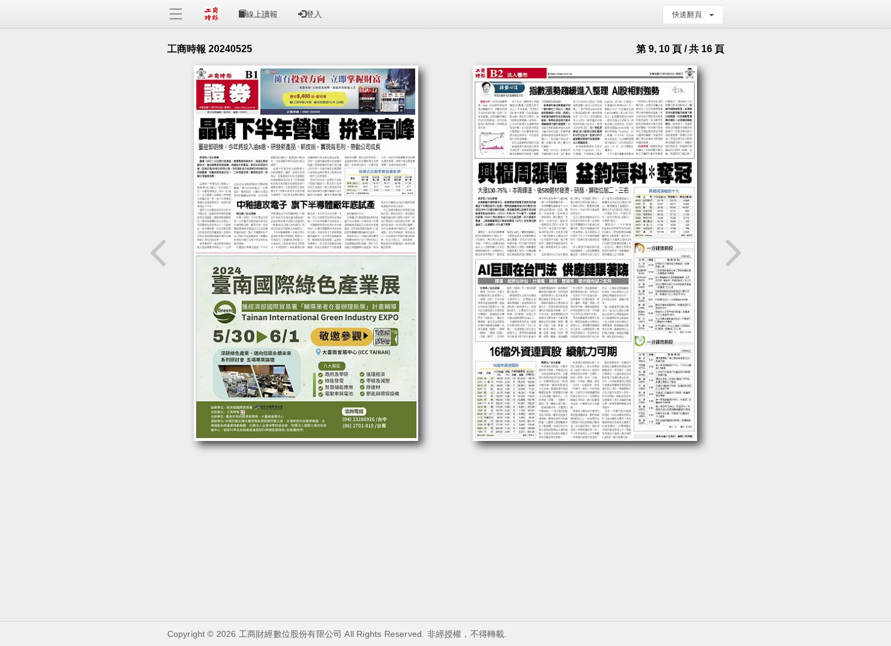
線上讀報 (262, 14)
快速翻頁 (690, 14)
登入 (314, 14)
